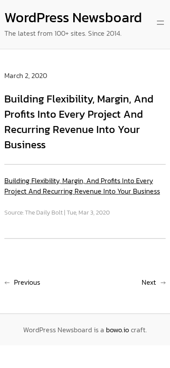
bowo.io (117, 329)
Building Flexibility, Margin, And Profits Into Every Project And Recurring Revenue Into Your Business (82, 185)
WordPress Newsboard (73, 17)
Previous (27, 282)
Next (149, 282)
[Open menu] (160, 22)
